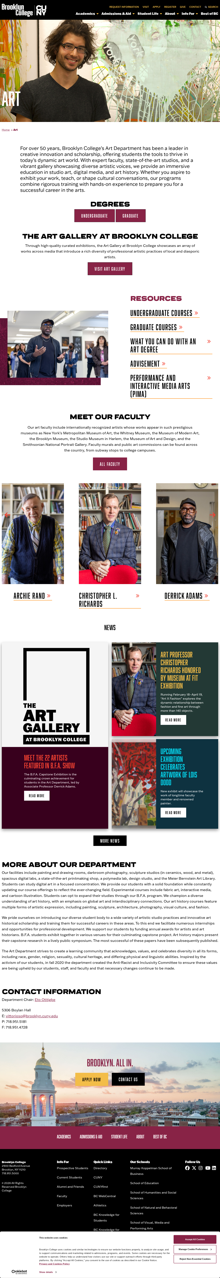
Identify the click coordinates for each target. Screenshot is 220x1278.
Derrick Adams (184, 596)
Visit (146, 6)
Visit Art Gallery (110, 268)
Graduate (131, 215)
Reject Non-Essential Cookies (195, 1259)
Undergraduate (94, 215)
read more (37, 795)
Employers (64, 1205)
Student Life (148, 13)
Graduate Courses (153, 327)
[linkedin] (214, 1168)
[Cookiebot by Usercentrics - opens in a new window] (19, 1272)
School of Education (144, 1183)
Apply (156, 6)
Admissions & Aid (116, 13)
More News (110, 840)
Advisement (145, 363)
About (170, 13)
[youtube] (207, 1168)
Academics (85, 13)
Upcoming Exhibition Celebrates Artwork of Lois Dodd (179, 766)
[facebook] (187, 1168)
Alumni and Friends (70, 1186)
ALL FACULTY (110, 464)
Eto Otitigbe (45, 999)
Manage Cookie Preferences (193, 1249)
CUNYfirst (101, 1186)
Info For (188, 13)
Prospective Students (72, 1168)
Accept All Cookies (195, 1239)
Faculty (62, 1196)
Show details (46, 1272)
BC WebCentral (105, 1196)
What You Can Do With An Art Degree (163, 345)
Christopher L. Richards (98, 600)
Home (6, 130)
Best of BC (209, 13)
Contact (195, 6)
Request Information (124, 6)
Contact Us (128, 1079)
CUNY (98, 1177)
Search (213, 6)
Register (170, 6)
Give (183, 6)
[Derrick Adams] (187, 533)
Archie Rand (29, 596)
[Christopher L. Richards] (110, 533)
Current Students (69, 1177)
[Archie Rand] (33, 533)
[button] (7, 515)
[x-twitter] (194, 1168)
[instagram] (201, 1168)
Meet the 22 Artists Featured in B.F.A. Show (49, 761)
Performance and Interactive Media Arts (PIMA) (160, 386)
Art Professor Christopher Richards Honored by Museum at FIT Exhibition (181, 670)
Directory (100, 1168)
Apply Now (91, 1079)
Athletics (100, 1205)
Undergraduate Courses (161, 313)
